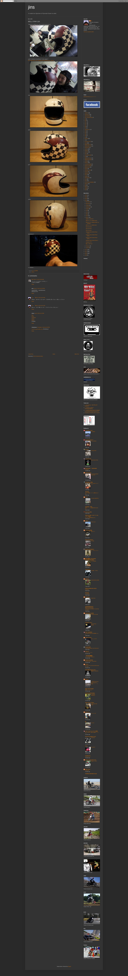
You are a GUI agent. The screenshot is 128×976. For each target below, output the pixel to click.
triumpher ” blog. (88, 506)
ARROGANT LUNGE (89, 613)
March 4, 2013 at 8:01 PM (40, 305)
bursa (33, 316)
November (88, 203)
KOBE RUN (93, 598)
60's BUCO (93, 747)
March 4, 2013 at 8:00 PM (40, 297)
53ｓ (86, 122)
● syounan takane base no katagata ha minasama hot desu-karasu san (92, 411)
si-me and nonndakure (89, 182)
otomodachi (87, 177)
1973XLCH (87, 114)
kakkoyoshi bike (88, 158)
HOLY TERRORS (88, 632)
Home (54, 354)
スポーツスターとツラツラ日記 (91, 731)
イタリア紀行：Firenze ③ (90, 656)
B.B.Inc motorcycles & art (90, 759)
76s (85, 134)
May (87, 213)
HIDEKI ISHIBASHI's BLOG (90, 588)
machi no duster (88, 165)
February (88, 246)
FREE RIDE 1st (88, 144)
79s (85, 135)
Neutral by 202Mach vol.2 (90, 736)
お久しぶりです (94, 638)
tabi (85, 185)
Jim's (86, 746)
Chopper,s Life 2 (88, 622)
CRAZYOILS (87, 569)
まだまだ (92, 722)
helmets (32, 271)
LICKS (86, 520)
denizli (33, 320)
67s (85, 128)
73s (85, 131)
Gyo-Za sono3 (89, 226)
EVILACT (87, 651)
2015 (86, 196)
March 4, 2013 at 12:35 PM (39, 288)
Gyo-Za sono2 (89, 228)
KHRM (86, 161)
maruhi (86, 168)
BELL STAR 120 (89, 243)
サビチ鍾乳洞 (93, 561)
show (86, 180)
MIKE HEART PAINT (89, 688)
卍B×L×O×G (87, 769)
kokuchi (86, 162)
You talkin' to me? (89, 430)
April (87, 215)
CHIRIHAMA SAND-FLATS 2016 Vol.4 (92, 648)
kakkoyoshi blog (88, 159)
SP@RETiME (88, 647)
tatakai (86, 186)
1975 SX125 (87, 115)
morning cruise (88, 170)
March (87, 217)
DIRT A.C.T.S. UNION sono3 (91, 220)
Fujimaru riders (88, 637)
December (88, 201)
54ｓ (86, 123)
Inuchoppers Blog (89, 482)
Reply (33, 284)
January (87, 247)
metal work (87, 770)
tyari (85, 189)
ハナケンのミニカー (89, 652)
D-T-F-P (86, 664)
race (86, 179)
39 (85, 119)
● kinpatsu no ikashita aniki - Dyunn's (92, 412)
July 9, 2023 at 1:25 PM (39, 313)
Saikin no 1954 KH (89, 218)
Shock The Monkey (89, 539)
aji (85, 137)
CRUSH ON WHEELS (89, 549)
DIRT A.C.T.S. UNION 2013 (91, 225)
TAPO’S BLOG (88, 472)
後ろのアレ (93, 531)
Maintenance (87, 167)
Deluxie (86, 679)
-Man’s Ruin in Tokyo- (89, 702)
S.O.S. (86, 497)
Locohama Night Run (95, 498)
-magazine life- (88, 458)
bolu (32, 315)
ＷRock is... (87, 712)
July (87, 210)
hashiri (86, 149)
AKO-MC (87, 491)
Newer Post (30, 354)
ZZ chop (87, 449)
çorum (33, 318)
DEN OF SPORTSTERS (90, 693)
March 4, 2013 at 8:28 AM (39, 279)
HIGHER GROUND (89, 660)
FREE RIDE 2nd (88, 146)
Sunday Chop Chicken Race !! (92, 240)
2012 (86, 249)
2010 (86, 253)
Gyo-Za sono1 (89, 230)
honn (86, 153)
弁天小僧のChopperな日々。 (91, 669)
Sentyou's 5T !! (89, 242)
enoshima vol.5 (88, 141)
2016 (86, 195)
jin (32, 297)
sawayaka (87, 589)
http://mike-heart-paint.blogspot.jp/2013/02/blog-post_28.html (41, 60)
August (87, 208)
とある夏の (93, 431)
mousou (86, 171)
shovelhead (87, 593)
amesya (86, 138)
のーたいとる (93, 713)
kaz (32, 279)
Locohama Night (88, 164)
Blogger (69, 966)
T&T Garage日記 (88, 530)
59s (85, 126)
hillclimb (86, 152)
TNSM (86, 188)
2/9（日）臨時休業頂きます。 (90, 517)
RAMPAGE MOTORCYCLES (91, 773)
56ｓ (86, 124)
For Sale (92, 540)
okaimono (87, 173)
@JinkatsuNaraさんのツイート (90, 96)
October (87, 205)
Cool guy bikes (93, 450)
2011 (86, 251)
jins (31, 7)
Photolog (87, 592)
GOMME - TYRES (94, 570)
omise (86, 174)
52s (85, 120)
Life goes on (87, 755)
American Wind (88, 512)
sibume (86, 183)
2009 (86, 255)
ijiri (85, 156)
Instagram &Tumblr (94, 614)
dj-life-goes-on (87, 756)
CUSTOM (93, 737)
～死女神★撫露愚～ (89, 655)
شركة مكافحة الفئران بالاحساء (37, 329)
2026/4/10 (87, 469)
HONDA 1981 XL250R (95, 580)
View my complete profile (89, 31)
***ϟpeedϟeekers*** (89, 439)
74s (85, 132)
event (86, 143)
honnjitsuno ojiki (88, 155)
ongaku (86, 176)
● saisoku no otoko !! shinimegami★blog (89, 408)
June (87, 212)
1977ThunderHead (88, 117)
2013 (86, 200)
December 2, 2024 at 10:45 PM (43, 327)
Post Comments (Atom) (38, 356)
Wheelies (87, 579)
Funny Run (87, 147)
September (88, 206)
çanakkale (34, 317)
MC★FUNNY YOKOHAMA (91, 468)
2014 (86, 198)
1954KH (86, 112)
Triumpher (87, 597)
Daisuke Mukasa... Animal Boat (90, 661)
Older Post (77, 354)
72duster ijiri (87, 129)
